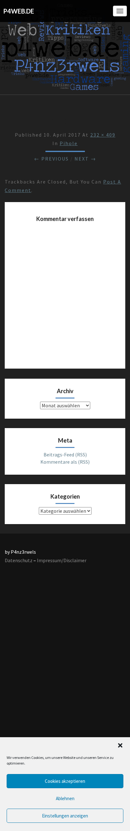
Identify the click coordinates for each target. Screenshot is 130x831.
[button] (120, 745)
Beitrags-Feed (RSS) (65, 454)
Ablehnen (65, 798)
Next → (85, 158)
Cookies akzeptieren (65, 781)
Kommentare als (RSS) (65, 462)
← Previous (51, 158)
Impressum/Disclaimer (61, 560)
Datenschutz (18, 560)
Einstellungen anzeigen (65, 816)
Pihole (69, 143)
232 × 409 (102, 135)
